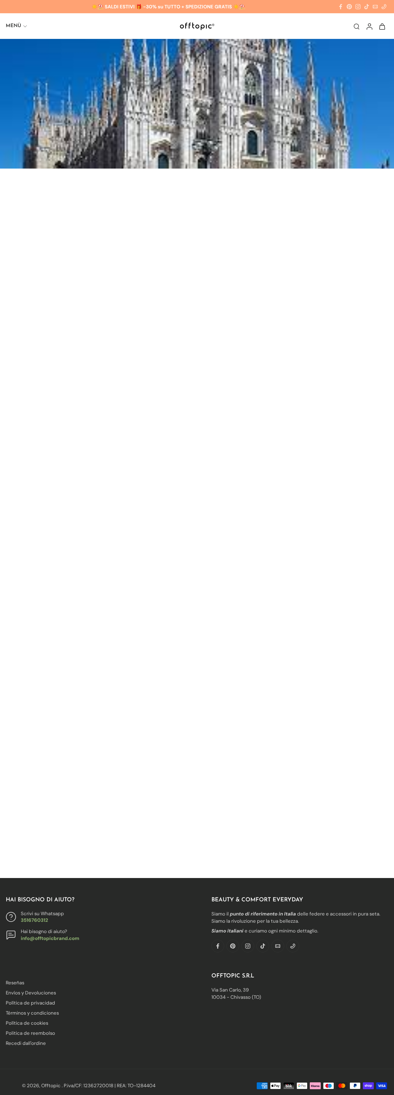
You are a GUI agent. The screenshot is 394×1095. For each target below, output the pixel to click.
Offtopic (51, 1085)
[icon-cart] (382, 26)
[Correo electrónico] (375, 6)
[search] (356, 26)
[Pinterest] (349, 6)
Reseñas (15, 982)
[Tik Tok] (366, 6)
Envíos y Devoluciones (31, 993)
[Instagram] (358, 6)
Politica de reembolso (30, 1033)
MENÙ (13, 25)
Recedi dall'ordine (26, 1043)
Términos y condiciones (32, 1013)
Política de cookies (27, 1023)
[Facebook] (340, 6)
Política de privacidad (30, 1003)
